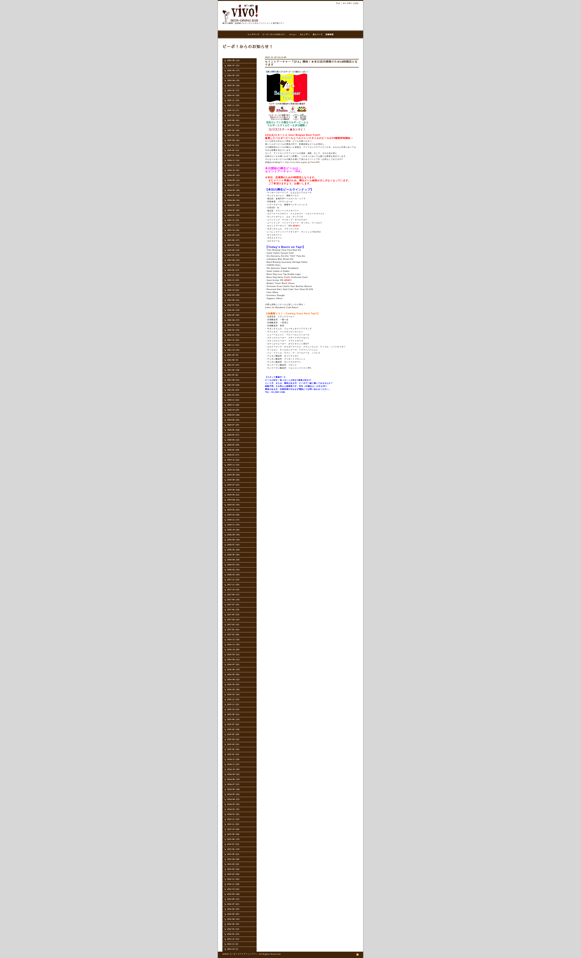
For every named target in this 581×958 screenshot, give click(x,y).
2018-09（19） (234, 535)
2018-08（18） (234, 540)
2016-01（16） (234, 694)
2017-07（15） (233, 605)
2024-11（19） (234, 165)
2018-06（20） (234, 550)
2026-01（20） (233, 95)
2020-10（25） (233, 410)
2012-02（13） (233, 929)
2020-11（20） (233, 405)
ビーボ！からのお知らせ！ (274, 34)
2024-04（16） (234, 200)
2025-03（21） (233, 145)
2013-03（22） (233, 864)
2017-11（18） (233, 585)
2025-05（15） (233, 135)
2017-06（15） (233, 610)
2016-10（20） (233, 649)
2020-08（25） (233, 420)
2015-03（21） (233, 744)
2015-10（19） (233, 709)
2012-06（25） (233, 909)
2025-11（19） (233, 105)
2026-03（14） (234, 85)
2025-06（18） (234, 130)
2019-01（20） (233, 515)
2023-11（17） (233, 225)
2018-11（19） (234, 525)
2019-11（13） (233, 465)
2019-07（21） (233, 485)
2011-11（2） (233, 944)
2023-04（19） (234, 260)
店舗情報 (329, 34)
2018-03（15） (233, 565)
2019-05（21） (233, 495)
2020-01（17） (233, 455)
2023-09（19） (234, 235)
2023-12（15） (233, 220)
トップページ (253, 34)
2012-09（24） (234, 894)
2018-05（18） (234, 555)
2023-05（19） (233, 255)
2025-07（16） (233, 125)
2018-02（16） (234, 570)
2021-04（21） (233, 380)
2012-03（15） (233, 924)
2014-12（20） (233, 759)
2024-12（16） (234, 160)
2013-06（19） (234, 849)
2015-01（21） (233, 754)
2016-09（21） (234, 654)
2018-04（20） (234, 560)
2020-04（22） (233, 440)
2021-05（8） (233, 375)
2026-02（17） (233, 90)
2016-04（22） (234, 679)
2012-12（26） (233, 879)
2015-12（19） (233, 699)
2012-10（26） (233, 889)
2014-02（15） (233, 809)
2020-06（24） (234, 430)
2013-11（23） (233, 824)
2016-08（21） (234, 659)
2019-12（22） (233, 460)
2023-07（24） (233, 245)
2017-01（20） (233, 634)
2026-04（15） (234, 80)
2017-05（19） (233, 615)
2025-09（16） (234, 115)
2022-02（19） (233, 330)
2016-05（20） (233, 674)
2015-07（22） (233, 724)
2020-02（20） (233, 450)
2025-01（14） (233, 155)
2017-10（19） (233, 590)
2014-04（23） (234, 799)
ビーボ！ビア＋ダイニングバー (243, 954)
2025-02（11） (233, 150)
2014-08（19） (234, 779)
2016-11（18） (234, 644)
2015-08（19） (234, 719)
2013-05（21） (233, 854)
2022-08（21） (233, 300)
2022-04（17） (233, 320)
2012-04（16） (234, 919)
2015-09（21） (233, 714)
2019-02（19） (234, 510)
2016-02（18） (234, 689)
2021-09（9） (233, 355)
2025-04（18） (234, 140)
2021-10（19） (233, 350)
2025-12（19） (233, 100)
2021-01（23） (233, 395)
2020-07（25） (233, 425)
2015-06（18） (234, 729)
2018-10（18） (234, 530)
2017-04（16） (234, 620)
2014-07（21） (233, 784)
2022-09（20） (233, 295)
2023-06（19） (234, 250)
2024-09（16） (234, 175)
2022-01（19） (233, 335)
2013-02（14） (233, 869)
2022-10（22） (233, 290)
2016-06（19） (234, 669)
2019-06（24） (234, 490)
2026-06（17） (234, 70)
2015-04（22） (233, 739)
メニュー (293, 34)
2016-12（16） (234, 639)
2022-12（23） (233, 280)
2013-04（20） (233, 859)
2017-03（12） (233, 625)
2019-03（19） (234, 505)
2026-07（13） (233, 65)
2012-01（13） (233, 934)
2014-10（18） (234, 769)
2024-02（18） (234, 210)
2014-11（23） (233, 764)
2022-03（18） (233, 325)
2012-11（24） (233, 884)
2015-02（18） (233, 749)
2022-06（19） (234, 310)
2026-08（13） (234, 60)
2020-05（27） (233, 435)
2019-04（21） (234, 500)
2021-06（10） (233, 370)
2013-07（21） (233, 844)
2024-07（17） (233, 185)
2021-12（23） (233, 340)
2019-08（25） (234, 480)
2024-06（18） (234, 190)
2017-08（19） (234, 600)
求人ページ (318, 34)
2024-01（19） (234, 215)
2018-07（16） (234, 545)
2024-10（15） (233, 170)
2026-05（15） (233, 75)
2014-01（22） (233, 814)
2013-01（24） (233, 874)
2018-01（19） (234, 575)
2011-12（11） (233, 939)
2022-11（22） (233, 285)
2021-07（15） (233, 365)
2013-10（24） (233, 829)
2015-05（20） (233, 734)
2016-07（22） (233, 664)
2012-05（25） (233, 914)
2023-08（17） (233, 240)
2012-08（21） (233, 899)
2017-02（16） (233, 629)
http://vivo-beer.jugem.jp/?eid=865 (302, 162)
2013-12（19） (233, 819)
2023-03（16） (233, 265)
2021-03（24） (233, 385)
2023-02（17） (233, 270)
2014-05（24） (234, 794)
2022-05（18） (233, 315)
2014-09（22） (234, 774)
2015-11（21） (233, 704)
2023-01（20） (233, 275)
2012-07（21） (233, 904)
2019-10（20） (233, 470)
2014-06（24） (234, 789)
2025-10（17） (233, 110)
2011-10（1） (233, 949)
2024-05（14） (234, 195)
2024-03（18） (234, 205)
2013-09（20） (233, 834)
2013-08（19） (234, 839)
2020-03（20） (233, 445)
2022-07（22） (233, 305)
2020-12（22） (233, 400)
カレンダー (305, 34)
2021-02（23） (233, 390)
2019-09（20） (234, 475)
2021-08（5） (233, 360)
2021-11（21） (233, 345)
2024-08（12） (234, 180)
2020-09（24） (234, 415)
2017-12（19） (233, 580)
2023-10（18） (233, 230)
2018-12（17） (233, 520)
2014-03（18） (234, 804)
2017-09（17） (233, 595)
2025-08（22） (233, 120)
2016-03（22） (233, 684)
